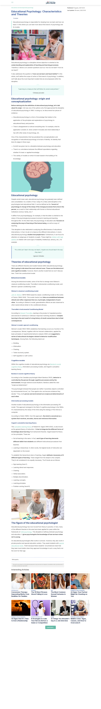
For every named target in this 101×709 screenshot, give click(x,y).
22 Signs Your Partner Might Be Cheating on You (79, 594)
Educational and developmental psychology (22, 7)
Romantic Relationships (78, 590)
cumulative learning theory (22, 427)
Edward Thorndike (26, 313)
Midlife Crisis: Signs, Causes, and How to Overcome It (78, 621)
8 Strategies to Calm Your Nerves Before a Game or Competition (39, 621)
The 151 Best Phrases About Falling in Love (39, 593)
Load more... (50, 627)
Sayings (33, 590)
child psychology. (26, 532)
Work (52, 617)
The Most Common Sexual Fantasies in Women (58, 594)
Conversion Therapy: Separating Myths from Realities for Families (20, 594)
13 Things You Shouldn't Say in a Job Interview (60, 620)
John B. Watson (16, 295)
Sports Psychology (36, 617)
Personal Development (77, 617)
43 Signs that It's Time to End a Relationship (20, 620)
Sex (52, 590)
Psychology (14, 590)
